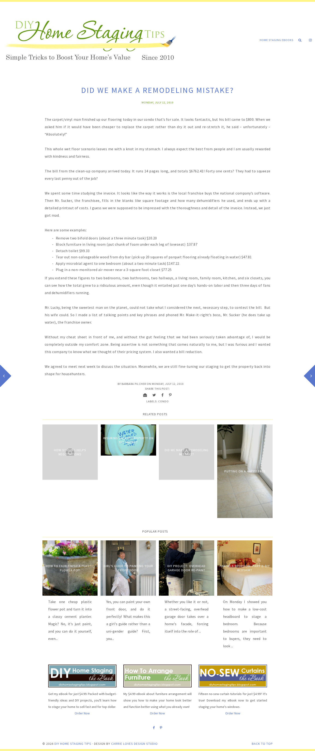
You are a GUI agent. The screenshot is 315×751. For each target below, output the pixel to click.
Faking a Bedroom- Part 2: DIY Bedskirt (245, 568)
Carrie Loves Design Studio (134, 744)
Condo (163, 401)
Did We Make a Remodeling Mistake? (186, 452)
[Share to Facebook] (162, 395)
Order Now (82, 713)
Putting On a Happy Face (245, 471)
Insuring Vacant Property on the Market (128, 440)
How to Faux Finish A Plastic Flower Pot (70, 568)
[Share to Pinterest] (170, 395)
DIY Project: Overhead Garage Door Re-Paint (186, 568)
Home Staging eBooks (276, 40)
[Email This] (145, 395)
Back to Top (262, 744)
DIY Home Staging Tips (72, 744)
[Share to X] (154, 395)
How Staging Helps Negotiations (70, 452)
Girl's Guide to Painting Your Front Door (128, 568)
